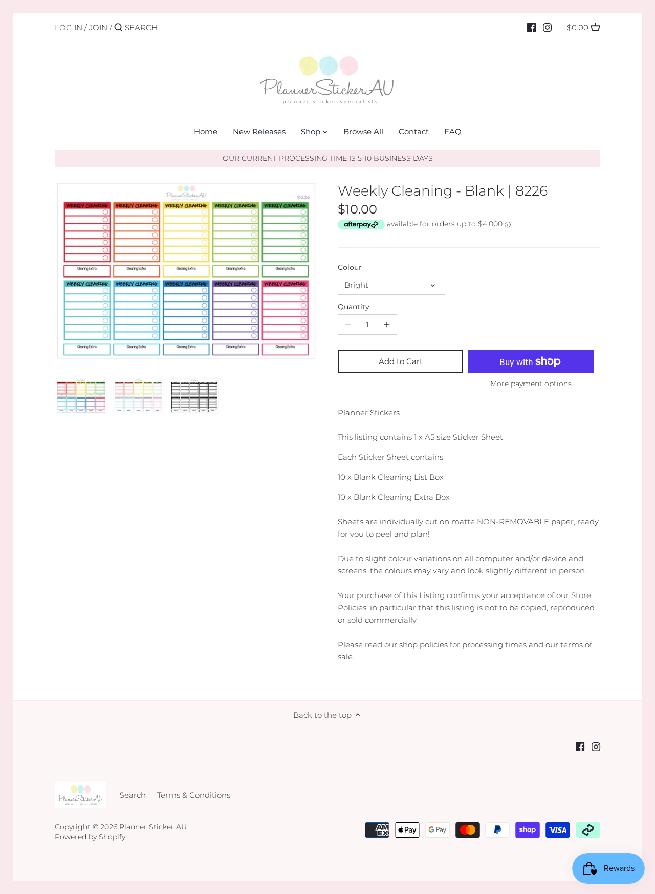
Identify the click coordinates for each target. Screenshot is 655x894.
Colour (350, 267)
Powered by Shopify (90, 837)
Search (133, 795)
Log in (68, 27)
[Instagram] (547, 27)
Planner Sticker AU (153, 827)
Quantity (353, 307)
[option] (81, 395)
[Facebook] (531, 27)
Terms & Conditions (193, 795)
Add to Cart (401, 361)
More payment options (531, 384)
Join (98, 27)
